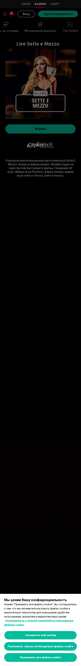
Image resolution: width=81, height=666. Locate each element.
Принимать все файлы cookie (40, 657)
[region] (40, 630)
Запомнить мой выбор (40, 635)
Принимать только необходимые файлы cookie (40, 646)
